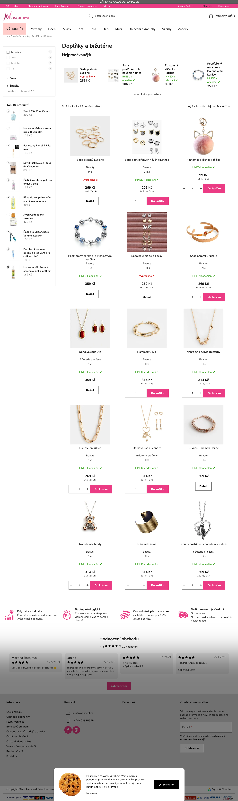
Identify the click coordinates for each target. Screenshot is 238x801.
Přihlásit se (192, 748)
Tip (31, 68)
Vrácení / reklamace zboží (21, 746)
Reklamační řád (15, 751)
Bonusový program (87, 6)
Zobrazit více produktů (146, 94)
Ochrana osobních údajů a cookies (26, 731)
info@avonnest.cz (82, 713)
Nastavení (91, 793)
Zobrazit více (119, 686)
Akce (31, 57)
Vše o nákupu (13, 6)
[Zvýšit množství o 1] (144, 201)
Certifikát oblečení (17, 736)
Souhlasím (168, 784)
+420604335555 (83, 720)
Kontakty (11, 756)
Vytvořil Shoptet (222, 789)
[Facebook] (68, 730)
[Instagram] (76, 730)
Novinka (31, 63)
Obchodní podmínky (37, 6)
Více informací (110, 786)
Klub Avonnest (62, 6)
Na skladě (31, 52)
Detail (90, 201)
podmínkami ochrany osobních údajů (202, 738)
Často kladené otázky (18, 741)
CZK (188, 6)
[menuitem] (14, 29)
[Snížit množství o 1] (127, 201)
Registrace (223, 6)
